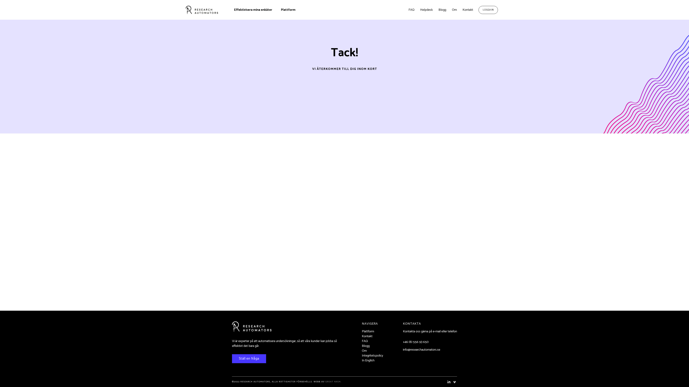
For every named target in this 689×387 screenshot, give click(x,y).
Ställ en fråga (249, 359)
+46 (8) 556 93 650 (416, 342)
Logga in (488, 10)
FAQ (411, 10)
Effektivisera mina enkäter (253, 10)
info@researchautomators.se (421, 349)
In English (368, 360)
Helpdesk (426, 10)
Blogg (442, 10)
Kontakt (468, 10)
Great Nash (333, 381)
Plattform (288, 10)
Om (454, 10)
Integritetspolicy (372, 355)
